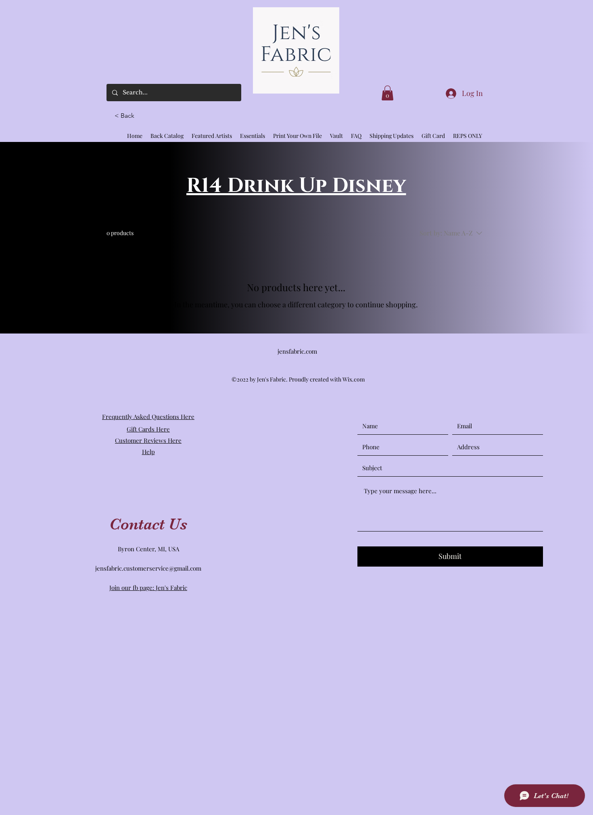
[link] (387, 92)
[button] (128, 116)
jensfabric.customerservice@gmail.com (148, 568)
